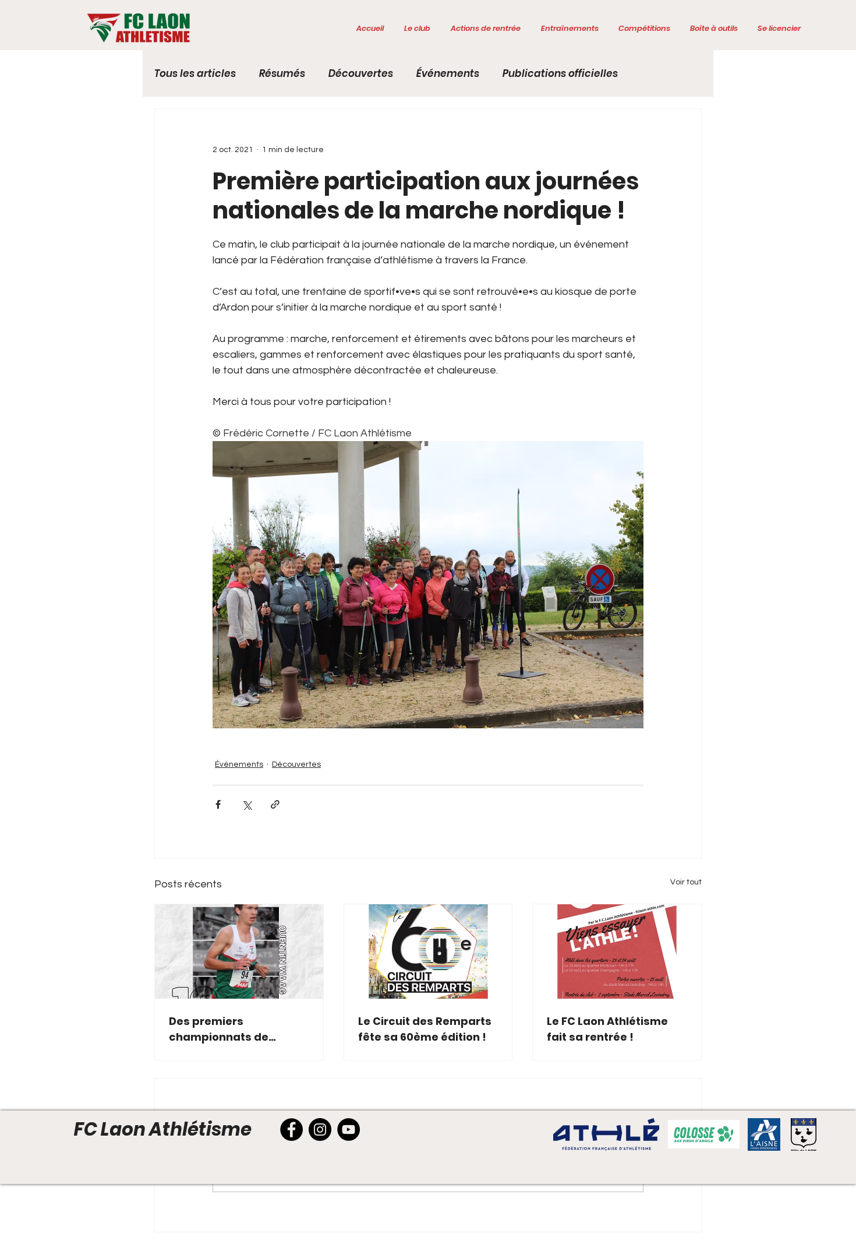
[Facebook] (291, 1129)
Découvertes (360, 74)
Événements (447, 74)
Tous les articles (195, 74)
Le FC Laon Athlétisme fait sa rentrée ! (607, 1029)
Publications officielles (560, 74)
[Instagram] (320, 1129)
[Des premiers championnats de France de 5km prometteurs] (239, 951)
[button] (417, 28)
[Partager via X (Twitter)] (246, 804)
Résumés (282, 74)
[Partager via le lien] (275, 804)
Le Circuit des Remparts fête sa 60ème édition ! (424, 1029)
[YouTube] (348, 1129)
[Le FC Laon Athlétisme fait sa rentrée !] (617, 951)
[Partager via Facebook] (218, 804)
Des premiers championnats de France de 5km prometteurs (218, 1029)
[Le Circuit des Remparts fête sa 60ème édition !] (428, 951)
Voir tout (686, 882)
